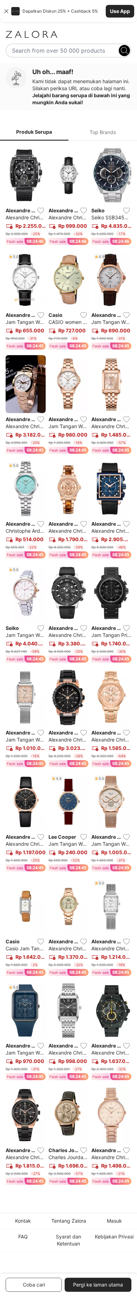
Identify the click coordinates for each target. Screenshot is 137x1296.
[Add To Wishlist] (41, 210)
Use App (120, 11)
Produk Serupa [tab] (34, 132)
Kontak (23, 1221)
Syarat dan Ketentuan (68, 1240)
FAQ (23, 1236)
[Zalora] (68, 34)
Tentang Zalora (68, 1221)
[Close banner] (6, 11)
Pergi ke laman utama (98, 1285)
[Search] (124, 50)
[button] (68, 11)
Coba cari (34, 1285)
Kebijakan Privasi (114, 1236)
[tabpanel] (68, 667)
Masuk (114, 1221)
